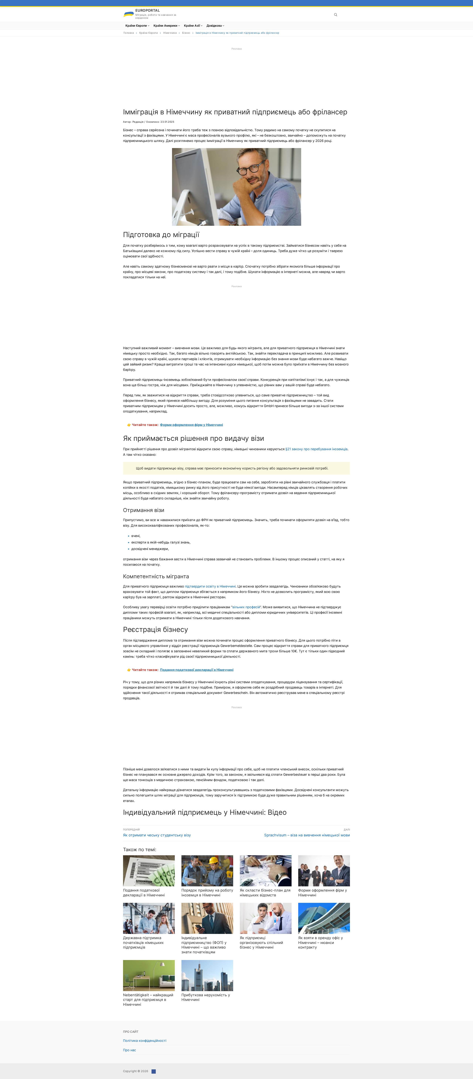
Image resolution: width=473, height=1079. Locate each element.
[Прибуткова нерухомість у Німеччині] (207, 975)
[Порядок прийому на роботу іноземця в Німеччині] (207, 870)
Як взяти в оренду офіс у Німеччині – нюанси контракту (320, 942)
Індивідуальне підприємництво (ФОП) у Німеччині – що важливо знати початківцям (204, 945)
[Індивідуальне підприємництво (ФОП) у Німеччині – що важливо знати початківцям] (207, 918)
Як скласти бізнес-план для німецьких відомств (265, 892)
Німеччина (170, 32)
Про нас (129, 1050)
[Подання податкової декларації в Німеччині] (149, 870)
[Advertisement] (236, 77)
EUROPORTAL (147, 10)
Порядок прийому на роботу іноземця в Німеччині (207, 892)
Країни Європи (148, 32)
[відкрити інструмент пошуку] (335, 14)
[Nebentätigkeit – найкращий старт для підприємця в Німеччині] (149, 975)
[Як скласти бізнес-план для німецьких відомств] (266, 870)
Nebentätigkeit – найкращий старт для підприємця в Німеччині (148, 1000)
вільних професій (246, 607)
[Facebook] (154, 1071)
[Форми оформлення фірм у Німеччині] (324, 870)
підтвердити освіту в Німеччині (210, 586)
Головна (129, 32)
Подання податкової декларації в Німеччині (144, 892)
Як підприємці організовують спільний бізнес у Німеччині (261, 942)
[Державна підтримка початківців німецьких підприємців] (149, 918)
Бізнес (186, 32)
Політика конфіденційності (144, 1041)
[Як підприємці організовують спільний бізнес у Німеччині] (266, 918)
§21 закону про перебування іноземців (316, 449)
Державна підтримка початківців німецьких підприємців (143, 942)
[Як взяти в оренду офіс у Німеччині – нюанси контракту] (324, 918)
